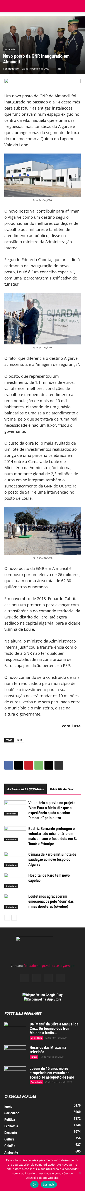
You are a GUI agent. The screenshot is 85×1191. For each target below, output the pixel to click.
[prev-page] (7, 917)
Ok (34, 1184)
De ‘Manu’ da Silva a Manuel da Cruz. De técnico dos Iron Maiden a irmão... (54, 1028)
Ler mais (49, 1184)
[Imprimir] (58, 765)
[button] (79, 6)
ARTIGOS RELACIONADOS (25, 789)
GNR (19, 740)
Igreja (34, 1056)
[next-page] (14, 917)
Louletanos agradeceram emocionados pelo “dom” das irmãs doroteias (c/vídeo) (51, 901)
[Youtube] (60, 978)
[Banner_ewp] (42, 83)
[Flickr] (36, 978)
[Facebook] (8, 765)
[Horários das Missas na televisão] (15, 1053)
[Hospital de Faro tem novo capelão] (15, 880)
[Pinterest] (28, 765)
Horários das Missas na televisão (48, 1049)
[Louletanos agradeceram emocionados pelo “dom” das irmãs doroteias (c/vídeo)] (15, 901)
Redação (13, 68)
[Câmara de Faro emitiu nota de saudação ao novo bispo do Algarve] (15, 859)
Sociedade (9, 49)
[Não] (79, 1173)
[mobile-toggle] (7, 6)
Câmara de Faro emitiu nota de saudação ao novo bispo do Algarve (52, 859)
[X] (18, 765)
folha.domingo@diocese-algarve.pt (49, 966)
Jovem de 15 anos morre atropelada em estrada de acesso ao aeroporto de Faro (52, 1072)
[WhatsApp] (38, 765)
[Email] (48, 765)
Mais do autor (61, 789)
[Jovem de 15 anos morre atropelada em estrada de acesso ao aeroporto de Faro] (15, 1074)
